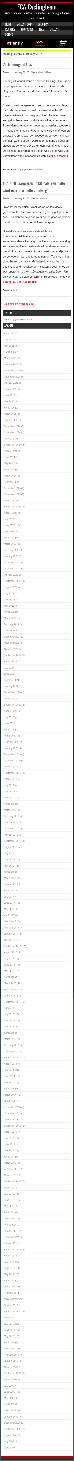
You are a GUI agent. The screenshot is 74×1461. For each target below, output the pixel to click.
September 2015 (12, 1001)
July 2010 (9, 1323)
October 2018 (11, 834)
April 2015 (9, 1032)
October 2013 (11, 1119)
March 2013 (10, 1162)
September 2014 (12, 1057)
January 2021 (11, 686)
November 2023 (12, 494)
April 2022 (9, 611)
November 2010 (12, 1298)
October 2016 (11, 939)
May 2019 (9, 797)
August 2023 (10, 512)
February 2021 (11, 679)
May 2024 (9, 463)
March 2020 (10, 735)
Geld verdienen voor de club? (19, 303)
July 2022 (9, 593)
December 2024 (12, 426)
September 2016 (12, 946)
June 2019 (9, 791)
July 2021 (9, 667)
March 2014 (10, 1094)
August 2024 (10, 450)
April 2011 (9, 1280)
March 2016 (10, 983)
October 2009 (11, 1367)
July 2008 (9, 1441)
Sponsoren (27, 29)
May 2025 (9, 401)
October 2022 (11, 574)
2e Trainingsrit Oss (17, 64)
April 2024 (9, 469)
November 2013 (12, 1113)
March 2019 (10, 809)
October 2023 (11, 500)
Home (8, 24)
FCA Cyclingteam (37, 7)
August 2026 (10, 333)
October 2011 (11, 1243)
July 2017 (9, 896)
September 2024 (12, 444)
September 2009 (12, 1373)
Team (41, 29)
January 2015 (11, 1051)
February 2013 (11, 1168)
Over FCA (43, 24)
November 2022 (12, 568)
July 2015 (9, 1014)
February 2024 (11, 481)
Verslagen (18, 169)
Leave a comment (34, 169)
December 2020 (12, 692)
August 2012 (10, 1187)
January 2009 (11, 1416)
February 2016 (11, 989)
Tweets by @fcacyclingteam (18, 319)
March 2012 (10, 1218)
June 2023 (9, 525)
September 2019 (12, 772)
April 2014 (9, 1088)
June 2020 (9, 723)
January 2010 (11, 1360)
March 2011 (10, 1286)
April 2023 (9, 537)
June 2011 (9, 1267)
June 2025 (9, 395)
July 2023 (9, 519)
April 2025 (9, 407)
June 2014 (9, 1076)
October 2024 (11, 438)
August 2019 (10, 778)
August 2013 (10, 1131)
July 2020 (9, 717)
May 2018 (9, 865)
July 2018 (9, 853)
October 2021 (11, 648)
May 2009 (9, 1397)
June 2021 (9, 673)
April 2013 (9, 1156)
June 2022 (9, 599)
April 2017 (9, 915)
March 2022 (10, 617)
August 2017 (10, 890)
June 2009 (9, 1391)
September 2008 (12, 1428)
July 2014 (9, 1069)
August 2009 (10, 1379)
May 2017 (9, 908)
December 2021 (12, 636)
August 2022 (10, 587)
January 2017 (11, 933)
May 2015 (9, 1026)
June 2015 (9, 1020)
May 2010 (9, 1336)
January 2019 (11, 822)
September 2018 (12, 840)
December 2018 (12, 828)
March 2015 (10, 1038)
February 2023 (11, 550)
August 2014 (10, 1063)
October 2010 (11, 1305)
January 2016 (11, 995)
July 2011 (9, 1261)
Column (17, 290)
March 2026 (10, 358)
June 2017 (9, 902)
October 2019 (11, 766)
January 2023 (11, 556)
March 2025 (10, 413)
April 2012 (9, 1212)
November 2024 (12, 432)
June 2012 (9, 1199)
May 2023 (9, 531)
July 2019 (9, 785)
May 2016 (9, 970)
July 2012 (9, 1193)
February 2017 (11, 927)
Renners (10, 29)
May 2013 (9, 1150)
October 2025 (11, 382)
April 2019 (9, 803)
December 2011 (12, 1236)
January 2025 (11, 419)
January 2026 (11, 364)
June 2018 (9, 859)
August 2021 (10, 661)
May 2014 (9, 1082)
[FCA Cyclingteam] (37, 43)
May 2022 (9, 605)
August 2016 (10, 952)
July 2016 (9, 958)
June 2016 (9, 964)
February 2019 (11, 816)
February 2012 (11, 1224)
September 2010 (12, 1311)
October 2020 (11, 698)
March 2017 (10, 921)
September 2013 (12, 1125)
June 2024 (9, 457)
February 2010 (11, 1354)
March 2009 (10, 1410)
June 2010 (9, 1329)
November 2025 (12, 376)
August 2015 (10, 1007)
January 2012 (11, 1230)
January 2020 (11, 748)
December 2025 (12, 370)
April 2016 (9, 976)
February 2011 (11, 1292)
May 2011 (9, 1274)
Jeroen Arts (41, 198)
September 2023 (12, 506)
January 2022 (11, 630)
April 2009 (9, 1404)
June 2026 (9, 339)
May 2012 (9, 1205)
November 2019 (12, 760)
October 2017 (11, 884)
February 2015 (11, 1045)
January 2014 (11, 1100)
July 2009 (9, 1385)
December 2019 (12, 754)
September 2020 (12, 704)
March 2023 (10, 543)
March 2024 (10, 475)
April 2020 (9, 729)
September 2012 (12, 1181)
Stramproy (9, 282)
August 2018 (10, 847)
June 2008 (9, 1447)
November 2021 (12, 642)
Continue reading (29, 282)
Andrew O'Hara (43, 72)
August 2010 (10, 1317)
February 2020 (11, 741)
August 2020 (10, 710)
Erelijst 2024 (24, 24)
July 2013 (9, 1137)
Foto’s (9, 34)
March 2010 (10, 1348)
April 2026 (9, 351)
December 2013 (12, 1107)
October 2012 (11, 1175)
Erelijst (54, 29)
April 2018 (9, 871)
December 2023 (12, 488)
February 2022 (11, 624)
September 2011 (12, 1249)
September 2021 (12, 655)
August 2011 (10, 1255)
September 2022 (12, 580)
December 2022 (12, 562)
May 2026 (9, 345)
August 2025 (10, 388)
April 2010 (9, 1342)
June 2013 (9, 1144)
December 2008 (12, 1422)
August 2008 (10, 1435)
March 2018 (10, 877)
